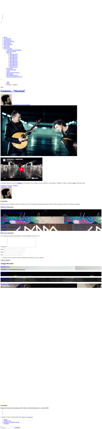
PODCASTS (7, 46)
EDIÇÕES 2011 (13, 60)
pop (2, 224)
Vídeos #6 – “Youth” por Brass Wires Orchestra (13, 220)
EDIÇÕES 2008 (14, 64)
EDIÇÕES (9, 53)
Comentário (4, 246)
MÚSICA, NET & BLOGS (13, 72)
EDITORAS (10, 68)
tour (74, 183)
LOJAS (8, 71)
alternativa (3, 217)
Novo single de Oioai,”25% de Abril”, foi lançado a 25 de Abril (16, 275)
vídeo (2, 87)
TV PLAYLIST (7, 38)
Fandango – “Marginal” (13, 91)
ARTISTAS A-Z (8, 40)
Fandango (19, 183)
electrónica (3, 210)
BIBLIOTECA (7, 43)
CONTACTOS (7, 421)
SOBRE (6, 419)
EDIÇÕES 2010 (13, 61)
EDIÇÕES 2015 (13, 67)
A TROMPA (22, 6)
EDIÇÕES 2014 (13, 55)
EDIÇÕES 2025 (14, 54)
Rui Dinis (16, 104)
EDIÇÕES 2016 (13, 65)
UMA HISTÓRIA (8, 44)
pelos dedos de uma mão (6, 284)
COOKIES (6, 423)
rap (7, 210)
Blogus (23, 417)
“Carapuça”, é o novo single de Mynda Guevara (13, 269)
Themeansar (30, 417)
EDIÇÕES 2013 (13, 57)
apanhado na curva (5, 266)
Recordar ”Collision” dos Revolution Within (12, 281)
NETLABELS (10, 74)
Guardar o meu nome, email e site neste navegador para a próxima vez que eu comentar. (23, 257)
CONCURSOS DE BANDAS (14, 50)
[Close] (1, 426)
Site (1, 254)
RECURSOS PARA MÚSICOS (14, 77)
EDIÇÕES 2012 (13, 58)
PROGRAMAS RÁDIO (12, 75)
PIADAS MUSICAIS (9, 41)
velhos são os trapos (5, 278)
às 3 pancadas (4, 272)
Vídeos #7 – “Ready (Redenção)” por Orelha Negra (14, 212)
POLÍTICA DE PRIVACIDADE (11, 422)
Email (2, 252)
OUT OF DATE (8, 48)
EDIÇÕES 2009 (14, 62)
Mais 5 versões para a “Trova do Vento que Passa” (13, 287)
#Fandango (27, 104)
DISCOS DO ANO (11, 51)
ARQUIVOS (7, 47)
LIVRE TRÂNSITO (11, 70)
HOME (5, 37)
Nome (2, 249)
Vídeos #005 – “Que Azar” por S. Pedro (11, 227)
